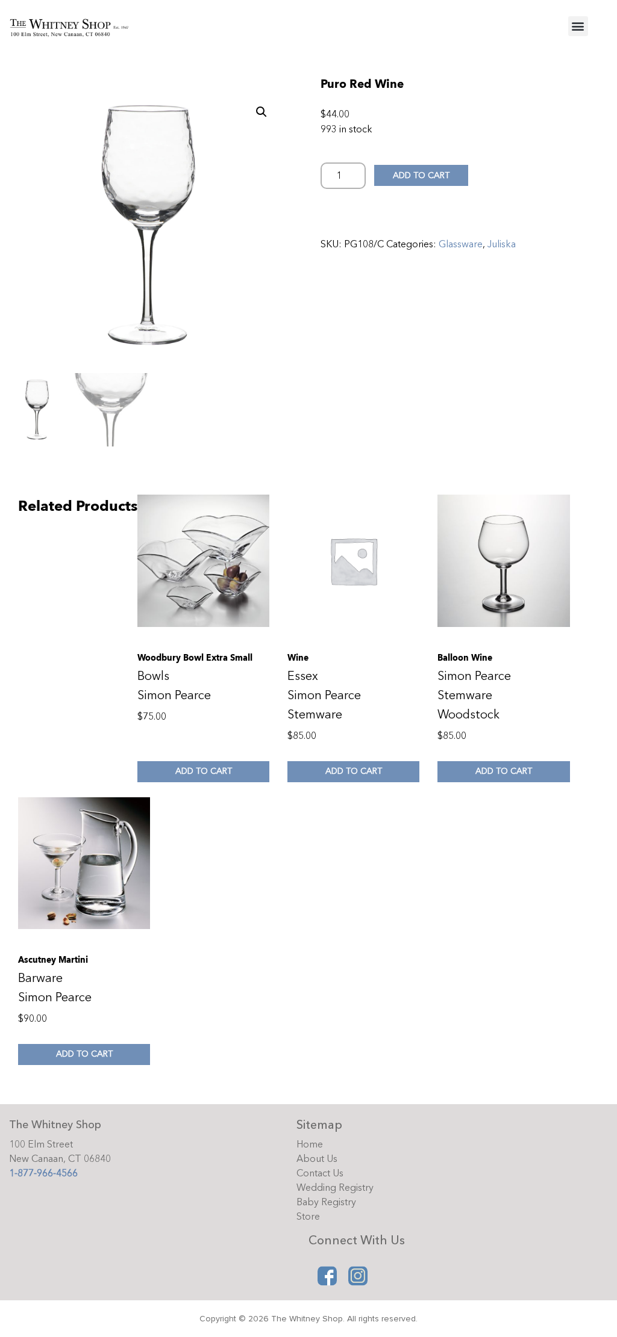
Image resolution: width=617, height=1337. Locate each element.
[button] (578, 26)
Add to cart (421, 175)
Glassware (461, 244)
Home (309, 1144)
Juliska (501, 244)
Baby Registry (326, 1202)
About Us (316, 1159)
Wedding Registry (335, 1187)
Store (308, 1216)
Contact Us (319, 1173)
